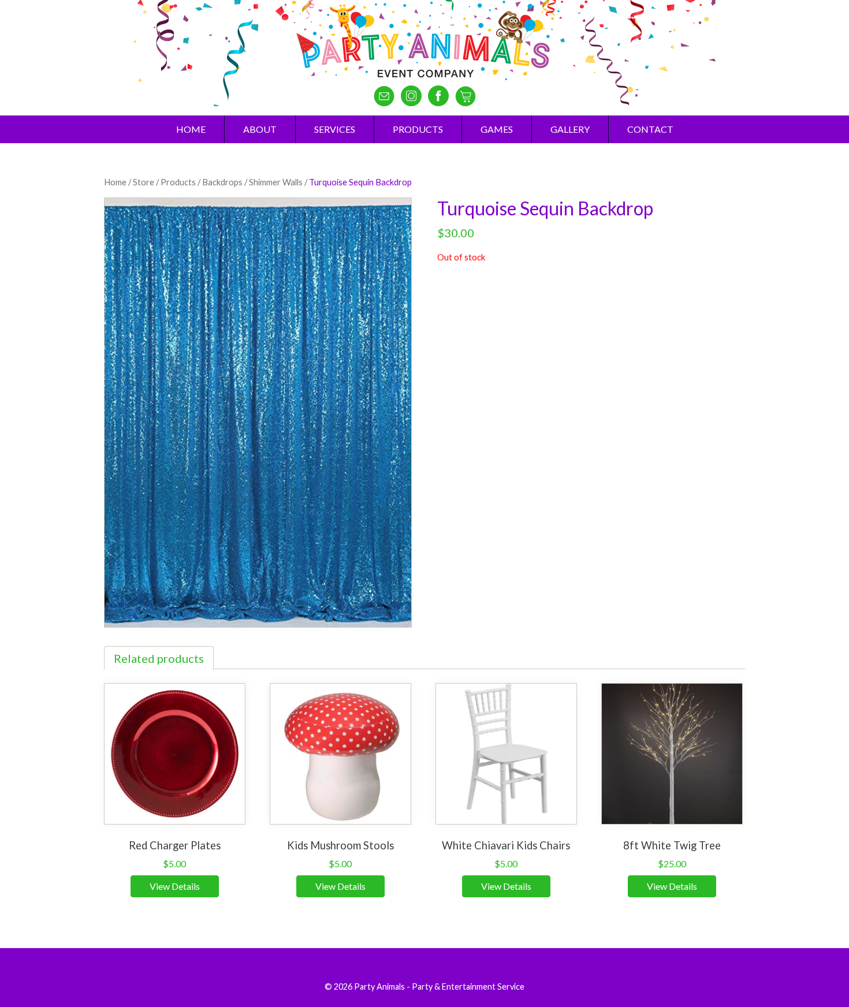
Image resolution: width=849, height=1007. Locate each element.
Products (418, 129)
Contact (650, 129)
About (260, 129)
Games (497, 129)
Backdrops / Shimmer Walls (252, 182)
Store (143, 182)
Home (191, 129)
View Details (175, 886)
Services (334, 129)
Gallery (570, 129)
